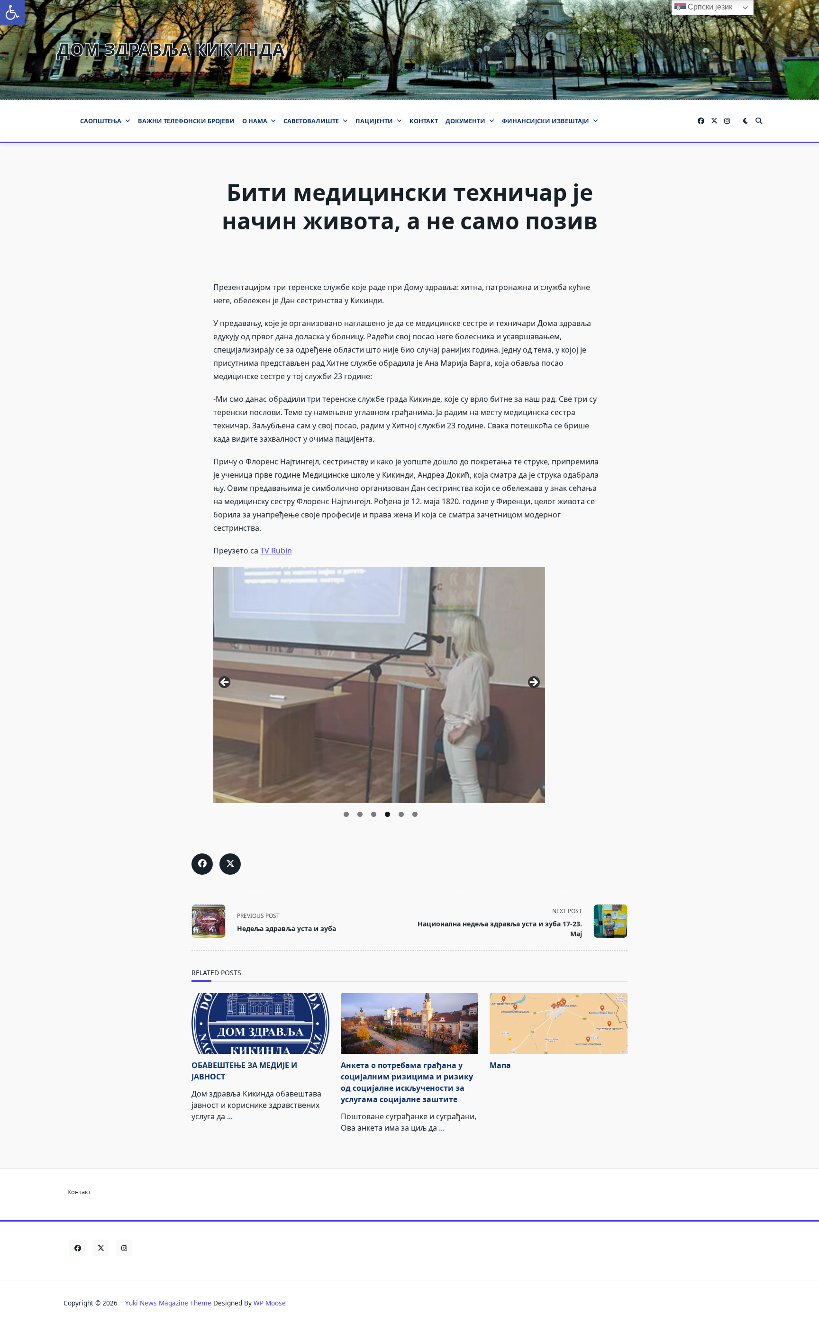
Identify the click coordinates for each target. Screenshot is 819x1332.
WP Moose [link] (270, 1302)
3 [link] (373, 814)
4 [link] (387, 814)
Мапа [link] (500, 1065)
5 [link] (401, 814)
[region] (379, 685)
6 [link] (415, 814)
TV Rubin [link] (276, 550)
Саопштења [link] (100, 121)
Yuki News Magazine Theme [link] (168, 1302)
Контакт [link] (424, 121)
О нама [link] (254, 121)
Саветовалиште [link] (311, 121)
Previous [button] (225, 683)
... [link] (230, 1116)
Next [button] (533, 683)
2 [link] (360, 814)
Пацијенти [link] (374, 121)
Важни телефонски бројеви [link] (186, 121)
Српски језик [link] (709, 7)
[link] (12, 12)
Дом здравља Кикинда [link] (170, 49)
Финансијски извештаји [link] (545, 121)
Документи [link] (465, 121)
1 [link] (346, 814)
